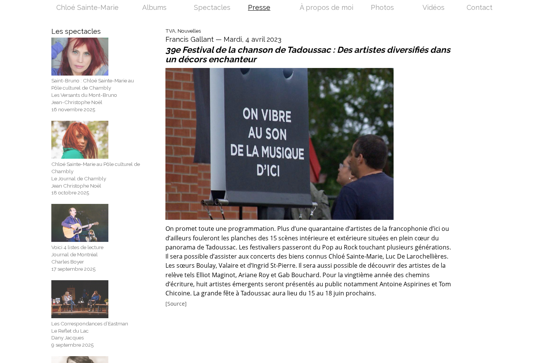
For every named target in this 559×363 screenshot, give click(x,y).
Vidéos (433, 8)
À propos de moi (326, 8)
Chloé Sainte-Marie (87, 8)
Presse (259, 8)
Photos (382, 8)
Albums (154, 8)
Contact (479, 8)
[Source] (176, 303)
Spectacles (212, 8)
